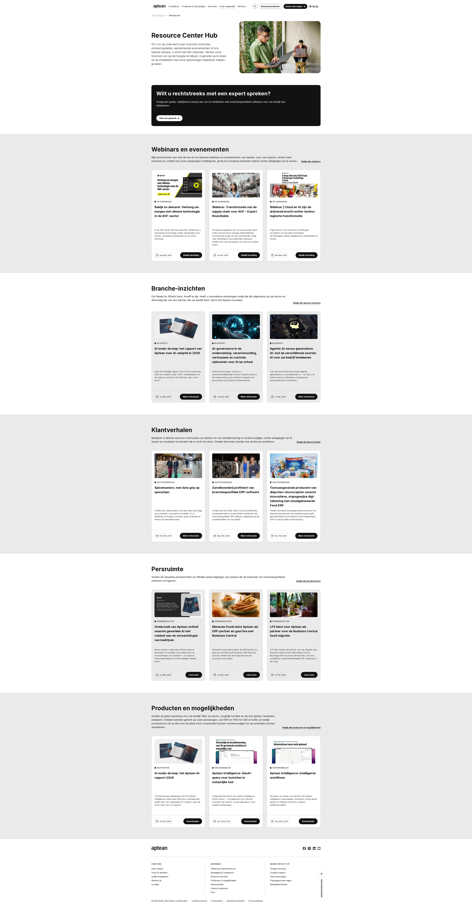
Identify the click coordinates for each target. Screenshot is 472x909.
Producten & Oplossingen (194, 6)
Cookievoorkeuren (199, 901)
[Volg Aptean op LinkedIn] (314, 848)
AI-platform (173, 6)
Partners (241, 6)
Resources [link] (174, 15)
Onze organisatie (227, 6)
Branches (212, 6)
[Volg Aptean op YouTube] (319, 848)
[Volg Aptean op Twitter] (309, 848)
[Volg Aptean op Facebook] (304, 848)
